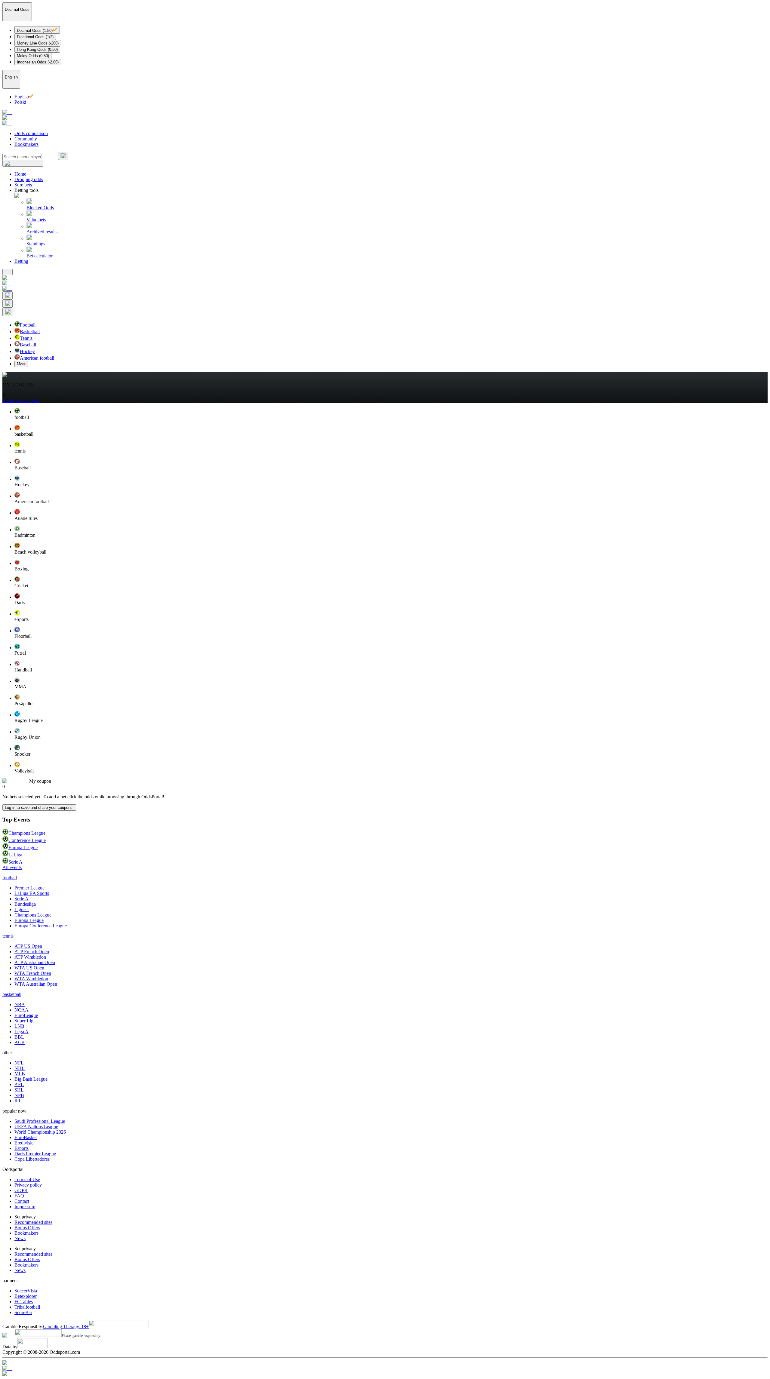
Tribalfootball (27, 1307)
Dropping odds (28, 179)
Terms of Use (27, 1179)
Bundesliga (25, 904)
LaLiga (15, 854)
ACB (19, 1042)
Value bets (36, 219)
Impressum (24, 1206)
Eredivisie (23, 1142)
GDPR (21, 1190)
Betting (21, 261)
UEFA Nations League (36, 1126)
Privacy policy (28, 1184)
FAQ (19, 1195)
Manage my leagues (21, 400)
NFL (19, 1062)
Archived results (41, 231)
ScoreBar (23, 1312)
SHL (19, 1089)
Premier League (29, 887)
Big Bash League (31, 1079)
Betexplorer (25, 1296)
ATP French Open (31, 951)
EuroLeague (26, 1015)
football (9, 877)
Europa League (23, 847)
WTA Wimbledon (31, 978)
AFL (19, 1084)
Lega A (21, 1031)
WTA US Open (29, 967)
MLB (19, 1073)
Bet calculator (39, 255)
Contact (21, 1201)
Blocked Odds (40, 207)
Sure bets (23, 184)
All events (12, 867)
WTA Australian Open (35, 984)
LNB (19, 1026)
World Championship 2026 (40, 1132)
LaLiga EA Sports (31, 893)
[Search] (63, 156)
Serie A (15, 862)
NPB (19, 1095)
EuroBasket (25, 1137)
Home (20, 174)
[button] (391, 414)
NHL (19, 1068)
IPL (18, 1100)
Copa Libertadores (32, 1159)
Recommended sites (33, 1222)
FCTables (23, 1301)
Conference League (27, 840)
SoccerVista (25, 1290)
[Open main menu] (7, 272)
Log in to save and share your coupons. (39, 807)
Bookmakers (26, 144)
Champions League (26, 833)
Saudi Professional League (39, 1121)
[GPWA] (385, 1363)
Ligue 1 (21, 909)
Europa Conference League (40, 925)
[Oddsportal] (385, 118)
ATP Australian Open (34, 962)
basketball (11, 994)
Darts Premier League (35, 1153)
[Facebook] (385, 1368)
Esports (21, 1148)
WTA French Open (32, 973)
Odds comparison (31, 133)
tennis (8, 935)
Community (25, 138)
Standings (35, 243)
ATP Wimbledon (30, 957)
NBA (19, 1004)
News (20, 1238)
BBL (19, 1037)
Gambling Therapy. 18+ (66, 1326)
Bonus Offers (27, 1227)
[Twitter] (385, 1374)
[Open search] (7, 295)
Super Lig (23, 1020)
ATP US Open (28, 946)
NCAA (21, 1009)
